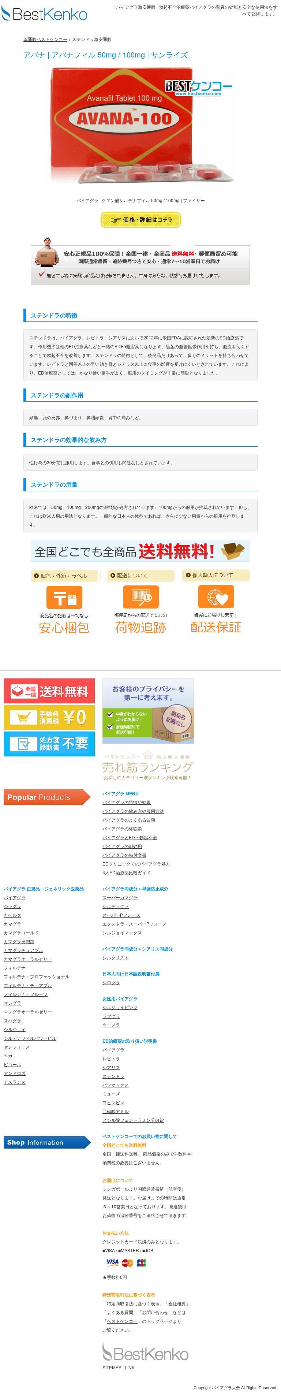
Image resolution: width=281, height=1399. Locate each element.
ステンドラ (113, 1076)
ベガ (8, 1055)
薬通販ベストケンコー (45, 39)
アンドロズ (15, 1073)
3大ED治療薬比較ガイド (126, 872)
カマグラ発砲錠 (19, 941)
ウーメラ (111, 1025)
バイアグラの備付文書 (124, 855)
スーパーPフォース (121, 915)
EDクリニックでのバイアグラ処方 (136, 863)
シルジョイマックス (122, 932)
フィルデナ (15, 967)
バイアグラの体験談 (122, 828)
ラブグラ (111, 1016)
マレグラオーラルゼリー (28, 1011)
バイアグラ (15, 897)
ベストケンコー (122, 1321)
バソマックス (115, 1085)
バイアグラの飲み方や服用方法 (133, 811)
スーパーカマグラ (120, 897)
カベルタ (12, 915)
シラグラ (12, 906)
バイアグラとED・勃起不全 (129, 837)
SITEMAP (111, 1367)
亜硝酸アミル (115, 1111)
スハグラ (12, 1020)
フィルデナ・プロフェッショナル (37, 976)
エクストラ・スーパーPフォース (134, 923)
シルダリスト (115, 957)
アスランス (15, 1082)
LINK (130, 1367)
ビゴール (12, 1064)
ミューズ (111, 1093)
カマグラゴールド (21, 932)
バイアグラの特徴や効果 (126, 802)
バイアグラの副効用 (122, 846)
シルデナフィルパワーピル (30, 1038)
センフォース (17, 1046)
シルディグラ (115, 906)
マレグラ (12, 1003)
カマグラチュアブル (23, 950)
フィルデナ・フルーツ (26, 994)
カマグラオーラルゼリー (28, 959)
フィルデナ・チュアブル (28, 985)
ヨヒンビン (113, 1102)
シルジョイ (15, 1029)
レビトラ (111, 1058)
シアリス (111, 1067)
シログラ (111, 982)
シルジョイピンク (120, 1007)
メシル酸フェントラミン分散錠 (133, 1120)
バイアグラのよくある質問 (128, 819)
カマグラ (12, 923)
